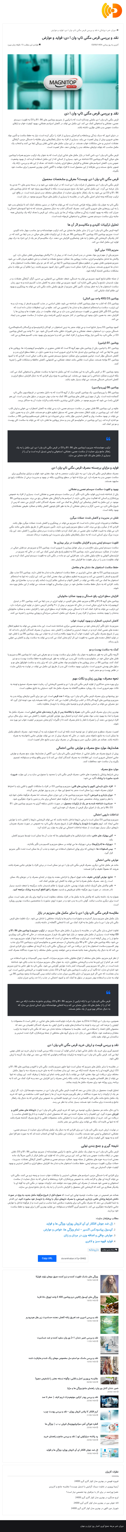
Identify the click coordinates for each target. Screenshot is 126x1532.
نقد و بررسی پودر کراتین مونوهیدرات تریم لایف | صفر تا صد (70, 1397)
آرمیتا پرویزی (112, 1486)
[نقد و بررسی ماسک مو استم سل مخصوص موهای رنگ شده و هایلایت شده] (109, 1366)
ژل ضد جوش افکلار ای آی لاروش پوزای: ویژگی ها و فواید (79, 1223)
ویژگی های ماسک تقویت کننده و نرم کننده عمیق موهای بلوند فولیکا (67, 1276)
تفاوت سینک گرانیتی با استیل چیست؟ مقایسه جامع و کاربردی (76, 1486)
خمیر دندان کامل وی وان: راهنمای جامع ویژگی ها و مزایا (92, 1388)
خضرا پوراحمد (112, 1492)
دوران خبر (111, 30)
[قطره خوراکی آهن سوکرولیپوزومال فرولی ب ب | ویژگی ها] (109, 1427)
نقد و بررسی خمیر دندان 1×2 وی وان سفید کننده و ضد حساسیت (67, 1338)
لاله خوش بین (112, 1503)
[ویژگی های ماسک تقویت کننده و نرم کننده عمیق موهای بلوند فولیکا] (109, 1284)
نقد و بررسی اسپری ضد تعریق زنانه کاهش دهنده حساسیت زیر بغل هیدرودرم (62, 1317)
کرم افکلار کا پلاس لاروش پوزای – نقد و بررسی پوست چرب (70, 1411)
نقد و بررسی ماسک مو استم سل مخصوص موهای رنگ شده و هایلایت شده (63, 1358)
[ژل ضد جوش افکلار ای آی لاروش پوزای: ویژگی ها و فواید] (109, 1452)
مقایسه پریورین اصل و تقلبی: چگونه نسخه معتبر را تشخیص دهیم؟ (66, 1378)
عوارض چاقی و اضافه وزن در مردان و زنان (88, 1235)
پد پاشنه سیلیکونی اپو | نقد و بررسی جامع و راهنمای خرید (71, 1436)
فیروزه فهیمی (112, 1481)
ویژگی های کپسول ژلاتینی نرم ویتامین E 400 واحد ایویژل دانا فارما (67, 1297)
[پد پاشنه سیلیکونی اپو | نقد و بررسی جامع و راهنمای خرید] (109, 1440)
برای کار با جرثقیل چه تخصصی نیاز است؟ (84, 1492)
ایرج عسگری (113, 1497)
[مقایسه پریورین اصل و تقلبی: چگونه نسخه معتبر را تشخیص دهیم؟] (109, 1381)
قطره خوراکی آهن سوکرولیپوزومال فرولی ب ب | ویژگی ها (71, 1424)
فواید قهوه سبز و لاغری (99, 1241)
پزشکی (102, 30)
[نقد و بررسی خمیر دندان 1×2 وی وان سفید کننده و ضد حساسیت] (109, 1345)
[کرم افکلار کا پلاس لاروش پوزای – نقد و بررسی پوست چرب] (109, 1415)
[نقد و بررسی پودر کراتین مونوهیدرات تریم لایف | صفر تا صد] (109, 1402)
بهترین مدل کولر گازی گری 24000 (89, 1481)
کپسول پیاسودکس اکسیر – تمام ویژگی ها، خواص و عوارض (78, 1229)
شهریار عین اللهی (111, 1508)
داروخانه (94, 1250)
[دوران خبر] (112, 10)
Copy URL (47, 1258)
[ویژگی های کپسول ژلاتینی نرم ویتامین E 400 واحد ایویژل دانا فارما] (109, 1304)
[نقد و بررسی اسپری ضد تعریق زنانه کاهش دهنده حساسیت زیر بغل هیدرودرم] (109, 1325)
